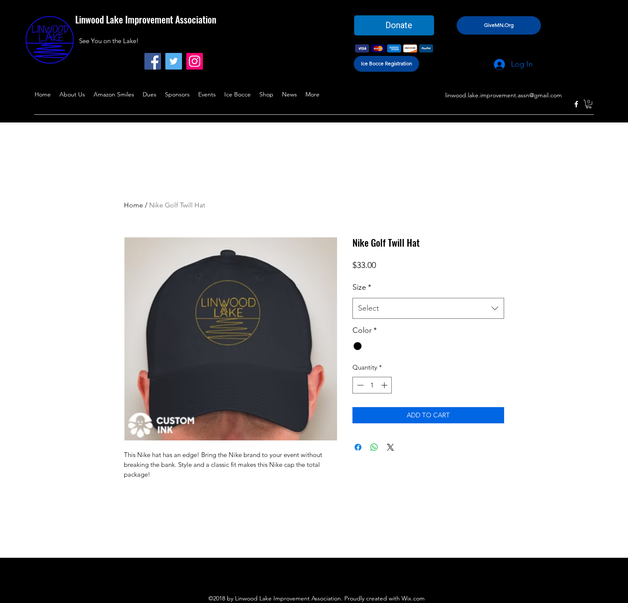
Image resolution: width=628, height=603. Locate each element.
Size (361, 287)
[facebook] (576, 104)
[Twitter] (173, 61)
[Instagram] (194, 61)
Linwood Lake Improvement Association (145, 19)
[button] (589, 104)
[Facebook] (152, 61)
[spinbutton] (372, 385)
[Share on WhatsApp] (374, 447)
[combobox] (428, 308)
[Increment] (385, 385)
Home (133, 205)
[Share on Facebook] (358, 447)
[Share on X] (390, 447)
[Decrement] (359, 385)
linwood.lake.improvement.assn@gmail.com (503, 95)
